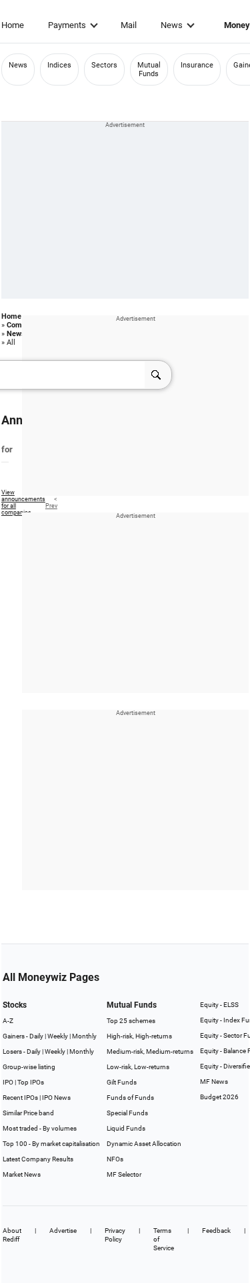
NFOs (115, 1159)
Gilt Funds (122, 1082)
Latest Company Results (38, 1159)
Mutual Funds (149, 69)
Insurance (197, 65)
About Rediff (12, 1235)
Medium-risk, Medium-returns (150, 1051)
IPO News (56, 1097)
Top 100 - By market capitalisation (51, 1143)
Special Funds (127, 1113)
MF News (214, 1081)
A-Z (8, 1020)
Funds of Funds (130, 1097)
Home (12, 25)
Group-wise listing (29, 1066)
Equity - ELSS (219, 1004)
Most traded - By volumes (40, 1128)
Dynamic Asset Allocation (144, 1143)
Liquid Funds (126, 1128)
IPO (8, 1082)
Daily (36, 1036)
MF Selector (124, 1174)
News (172, 25)
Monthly (84, 1036)
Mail (129, 25)
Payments (67, 25)
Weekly (57, 1036)
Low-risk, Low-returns (138, 1066)
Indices (59, 65)
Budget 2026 (219, 1097)
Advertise (63, 1230)
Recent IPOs (20, 1097)
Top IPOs (30, 1082)
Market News (22, 1174)
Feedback (216, 1230)
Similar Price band (28, 1113)
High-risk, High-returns (139, 1036)
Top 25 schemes (131, 1020)
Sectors (104, 65)
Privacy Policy (115, 1235)
